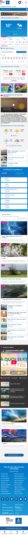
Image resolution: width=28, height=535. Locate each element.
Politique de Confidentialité (18, 507)
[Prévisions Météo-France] (7, 2)
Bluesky (25, 499)
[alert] (22, 2)
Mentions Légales (19, 504)
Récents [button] (15, 378)
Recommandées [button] (6, 378)
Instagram (16, 499)
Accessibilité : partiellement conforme (7, 513)
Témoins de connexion (7, 507)
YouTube (21, 499)
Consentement (18, 510)
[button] (26, 2)
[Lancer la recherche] (26, 6)
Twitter (7, 499)
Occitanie (6, 460)
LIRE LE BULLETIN (21, 218)
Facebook (2, 499)
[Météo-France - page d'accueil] (18, 521)
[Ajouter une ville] (27, 9)
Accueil (2, 460)
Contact (17, 513)
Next (27, 532)
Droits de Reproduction (7, 510)
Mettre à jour (20, 52)
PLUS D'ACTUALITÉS (13, 455)
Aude (10, 460)
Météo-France (18, 528)
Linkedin (12, 499)
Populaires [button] (24, 378)
